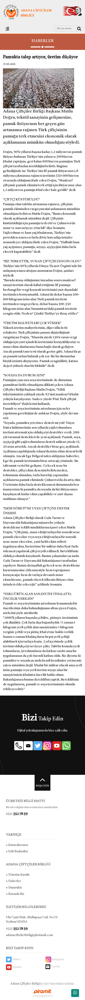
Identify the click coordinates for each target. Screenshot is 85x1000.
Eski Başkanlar (17, 851)
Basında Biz (15, 894)
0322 (17, 814)
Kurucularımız (17, 845)
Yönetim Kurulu (17, 874)
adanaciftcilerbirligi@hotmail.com (29, 935)
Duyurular (14, 887)
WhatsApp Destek (75, 993)
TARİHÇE (13, 834)
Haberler (13, 881)
